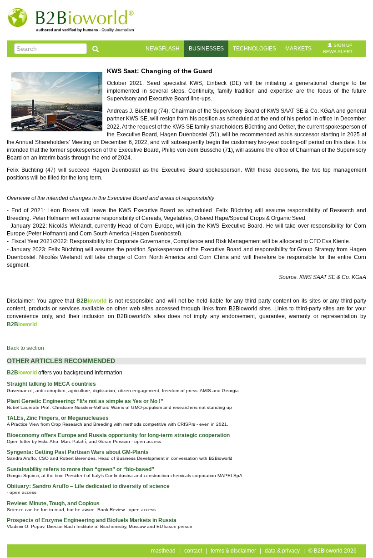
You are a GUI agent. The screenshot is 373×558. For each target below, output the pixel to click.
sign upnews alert (338, 48)
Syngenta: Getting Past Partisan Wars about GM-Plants (78, 452)
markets (298, 48)
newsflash (163, 48)
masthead (163, 551)
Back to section (25, 348)
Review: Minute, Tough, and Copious (53, 503)
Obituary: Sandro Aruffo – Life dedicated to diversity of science (88, 486)
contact (193, 551)
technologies (254, 48)
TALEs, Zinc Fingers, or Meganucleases (58, 418)
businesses (206, 48)
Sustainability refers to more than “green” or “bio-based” (80, 469)
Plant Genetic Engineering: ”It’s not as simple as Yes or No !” (85, 401)
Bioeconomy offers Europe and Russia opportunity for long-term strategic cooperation (118, 435)
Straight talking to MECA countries (51, 384)
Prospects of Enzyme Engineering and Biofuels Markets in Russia (91, 520)
